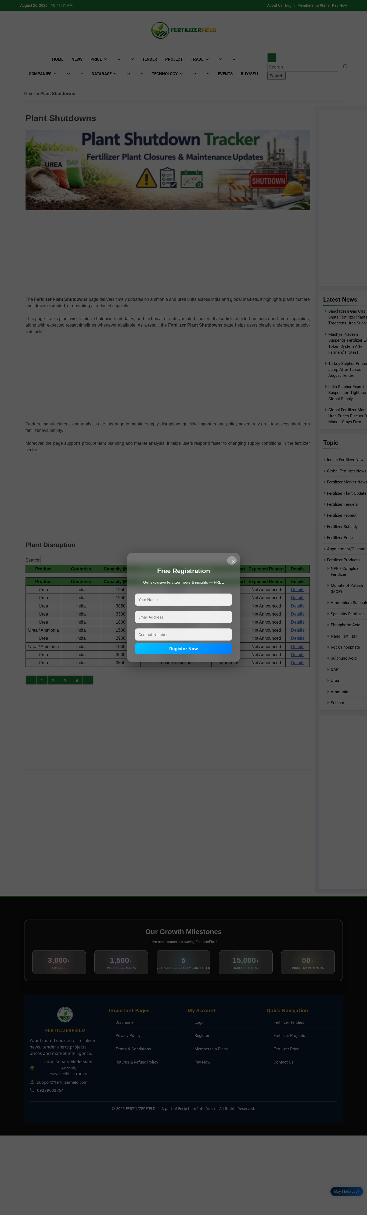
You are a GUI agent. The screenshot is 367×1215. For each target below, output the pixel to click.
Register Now (183, 648)
